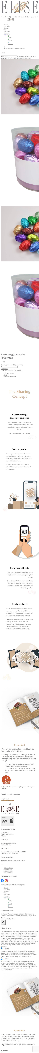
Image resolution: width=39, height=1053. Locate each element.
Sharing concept (9, 373)
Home (6, 25)
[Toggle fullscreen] (3, 1050)
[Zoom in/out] (1, 1050)
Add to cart (4, 368)
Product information (10, 376)
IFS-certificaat (8, 873)
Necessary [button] (4, 946)
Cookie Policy (8, 871)
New (5, 29)
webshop (7, 31)
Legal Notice (8, 869)
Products (6, 28)
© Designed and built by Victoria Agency (12, 884)
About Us (7, 26)
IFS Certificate (8, 868)
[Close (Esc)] (7, 1050)
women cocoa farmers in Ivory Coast (20, 757)
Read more (24, 915)
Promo (6, 375)
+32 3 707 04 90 (5, 845)
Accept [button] (29, 915)
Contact (6, 33)
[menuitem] (7, 34)
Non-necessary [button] (5, 958)
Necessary (6, 948)
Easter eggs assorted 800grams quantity (12, 365)
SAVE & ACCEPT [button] (6, 969)
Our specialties (9, 58)
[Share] (5, 1050)
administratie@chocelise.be (8, 843)
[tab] (21, 373)
